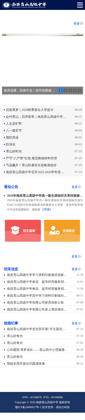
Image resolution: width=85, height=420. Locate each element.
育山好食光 (15, 336)
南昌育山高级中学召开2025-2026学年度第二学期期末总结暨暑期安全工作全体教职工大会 (36, 172)
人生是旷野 (14, 123)
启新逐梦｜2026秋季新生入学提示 (29, 109)
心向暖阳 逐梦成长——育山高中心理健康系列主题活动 (37, 349)
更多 (77, 23)
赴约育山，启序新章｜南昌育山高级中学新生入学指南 (36, 116)
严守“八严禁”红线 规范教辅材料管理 (31, 158)
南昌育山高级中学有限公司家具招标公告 (35, 302)
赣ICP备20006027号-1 (28, 407)
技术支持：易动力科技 (56, 407)
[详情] (46, 209)
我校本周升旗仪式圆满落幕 (26, 363)
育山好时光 (14, 151)
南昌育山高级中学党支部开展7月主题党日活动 (37, 329)
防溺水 (10, 144)
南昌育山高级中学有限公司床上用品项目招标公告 (37, 309)
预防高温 (12, 137)
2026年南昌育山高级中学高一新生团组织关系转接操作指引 (45, 195)
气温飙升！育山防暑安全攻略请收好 (31, 165)
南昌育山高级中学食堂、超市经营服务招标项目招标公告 (37, 288)
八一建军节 (14, 130)
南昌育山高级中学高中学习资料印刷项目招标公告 (37, 295)
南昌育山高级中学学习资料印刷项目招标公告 (37, 275)
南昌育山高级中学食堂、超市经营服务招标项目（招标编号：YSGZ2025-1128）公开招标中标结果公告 (37, 281)
